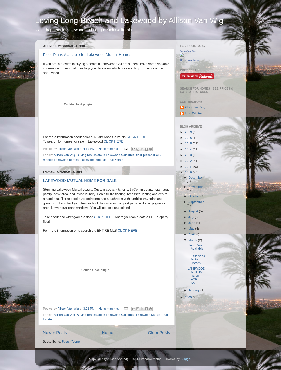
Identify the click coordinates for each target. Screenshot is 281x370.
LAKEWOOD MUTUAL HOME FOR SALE (80, 180)
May (191, 228)
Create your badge (190, 60)
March (193, 240)
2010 (189, 172)
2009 (189, 297)
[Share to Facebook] (146, 149)
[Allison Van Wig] (182, 55)
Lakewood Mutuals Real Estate (101, 159)
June (192, 222)
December (195, 177)
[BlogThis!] (138, 149)
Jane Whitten (193, 113)
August (193, 211)
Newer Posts (55, 332)
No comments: (109, 148)
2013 (189, 155)
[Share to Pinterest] (150, 149)
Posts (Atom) (71, 341)
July (191, 217)
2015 (189, 143)
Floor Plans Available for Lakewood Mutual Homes (87, 54)
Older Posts (159, 332)
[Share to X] (142, 149)
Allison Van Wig (64, 155)
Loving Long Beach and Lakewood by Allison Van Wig (129, 20)
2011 (188, 166)
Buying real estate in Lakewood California (105, 155)
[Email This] (133, 149)
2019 (189, 132)
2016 (189, 137)
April (191, 234)
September (196, 202)
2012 (189, 160)
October (194, 196)
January (194, 290)
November (195, 186)
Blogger (186, 359)
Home (107, 332)
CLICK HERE (136, 137)
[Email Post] (125, 148)
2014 (189, 149)
